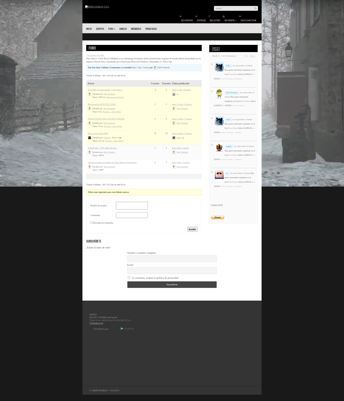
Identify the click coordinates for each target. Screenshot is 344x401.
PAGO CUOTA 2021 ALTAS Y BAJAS (106, 118)
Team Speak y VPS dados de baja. (102, 148)
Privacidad (151, 29)
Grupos (100, 29)
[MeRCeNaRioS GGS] (97, 6)
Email (130, 265)
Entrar (201, 20)
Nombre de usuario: (98, 205)
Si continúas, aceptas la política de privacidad (155, 278)
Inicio (89, 29)
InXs (228, 65)
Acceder (192, 229)
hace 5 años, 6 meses (182, 104)
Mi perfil (230, 20)
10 (251, 56)
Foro (111, 29)
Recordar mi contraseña (103, 223)
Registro (215, 20)
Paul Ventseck (232, 92)
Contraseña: (95, 215)
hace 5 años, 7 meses (182, 118)
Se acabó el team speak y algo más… (105, 89)
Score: (114, 137)
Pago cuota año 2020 (98, 133)
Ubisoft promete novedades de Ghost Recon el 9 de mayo (112, 162)
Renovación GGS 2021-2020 (102, 104)
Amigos (123, 29)
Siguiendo (187, 20)
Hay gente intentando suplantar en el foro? (239, 177)
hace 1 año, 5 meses (140, 67)
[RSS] (216, 48)
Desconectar (248, 20)
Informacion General (115, 97)
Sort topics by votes (95, 55)
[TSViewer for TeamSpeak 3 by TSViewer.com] (99, 329)
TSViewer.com (96, 323)
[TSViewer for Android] (127, 329)
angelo (229, 146)
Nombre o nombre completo (141, 253)
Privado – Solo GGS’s (112, 112)
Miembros (136, 29)
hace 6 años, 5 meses (182, 133)
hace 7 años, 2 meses (181, 162)
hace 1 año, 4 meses (181, 89)
